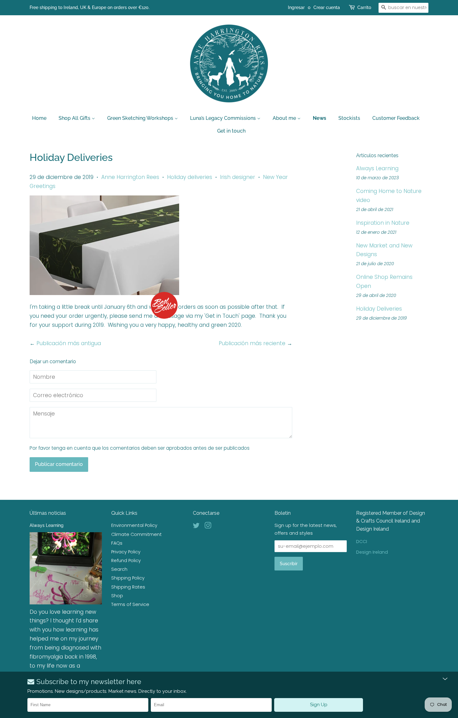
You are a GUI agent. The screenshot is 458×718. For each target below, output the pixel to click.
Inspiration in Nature (382, 223)
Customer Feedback (396, 118)
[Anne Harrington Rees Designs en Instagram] (207, 526)
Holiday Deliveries (379, 308)
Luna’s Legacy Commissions (223, 118)
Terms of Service (130, 604)
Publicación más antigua (68, 343)
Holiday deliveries (189, 177)
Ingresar (296, 7)
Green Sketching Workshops (140, 118)
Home (39, 118)
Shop (117, 596)
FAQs (116, 543)
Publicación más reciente (252, 343)
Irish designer (237, 177)
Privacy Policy (126, 552)
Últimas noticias (48, 513)
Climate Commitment (136, 534)
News (319, 118)
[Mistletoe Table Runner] (104, 293)
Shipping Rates (128, 587)
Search (119, 569)
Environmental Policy (134, 525)
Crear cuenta (326, 7)
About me (285, 118)
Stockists (349, 118)
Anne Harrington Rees (130, 177)
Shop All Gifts (75, 118)
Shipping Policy (128, 578)
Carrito (364, 7)
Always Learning (377, 168)
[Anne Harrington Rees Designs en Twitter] (196, 526)
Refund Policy (126, 560)
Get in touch (231, 131)
